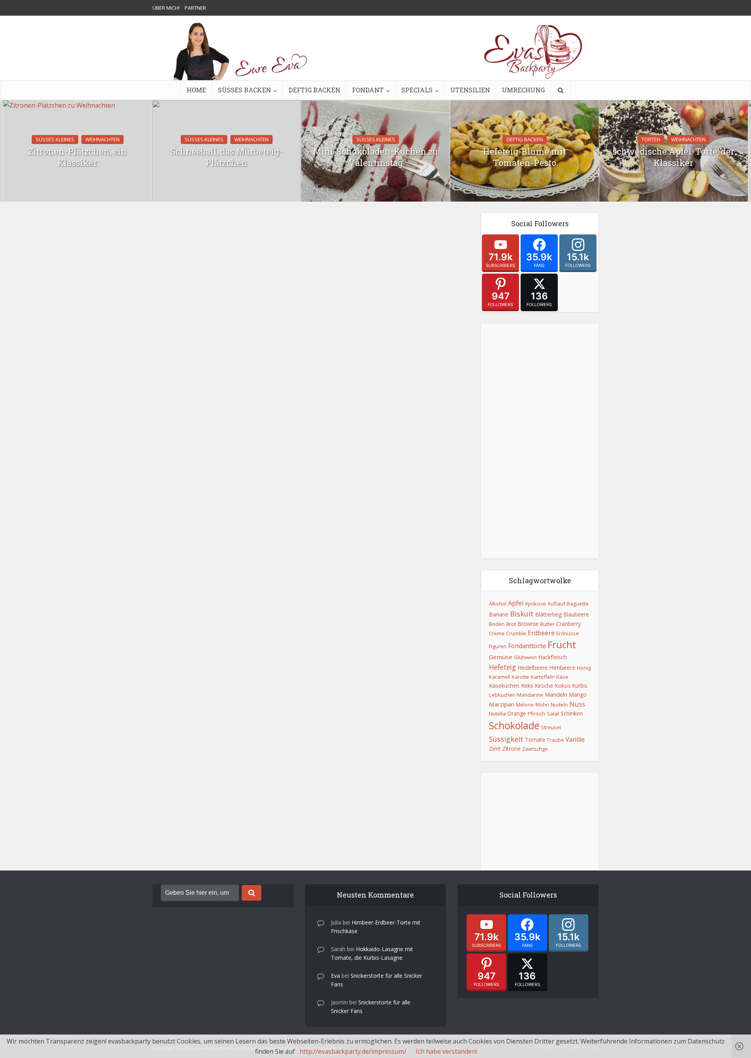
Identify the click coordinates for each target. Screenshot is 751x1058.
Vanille (575, 739)
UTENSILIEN (470, 90)
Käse (562, 676)
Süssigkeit (506, 739)
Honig (584, 667)
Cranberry (568, 623)
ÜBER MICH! (166, 7)
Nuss (577, 703)
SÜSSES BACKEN (244, 90)
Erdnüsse (567, 633)
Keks (527, 685)
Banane (498, 614)
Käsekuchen (504, 685)
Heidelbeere (532, 667)
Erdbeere (541, 633)
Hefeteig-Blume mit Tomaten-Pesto (524, 157)
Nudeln (559, 704)
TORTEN (650, 139)
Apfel (515, 603)
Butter (547, 623)
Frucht (562, 644)
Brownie (528, 623)
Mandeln (556, 694)
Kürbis (580, 685)
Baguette (578, 603)
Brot (511, 623)
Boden (497, 623)
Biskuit (522, 613)
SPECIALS (417, 90)
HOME (196, 90)
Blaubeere (576, 614)
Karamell (499, 676)
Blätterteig (548, 614)
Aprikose (535, 603)
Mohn (542, 704)
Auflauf (556, 603)
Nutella (497, 713)
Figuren (498, 646)
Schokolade (514, 725)
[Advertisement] (539, 441)
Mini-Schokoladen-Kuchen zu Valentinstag (375, 157)
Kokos (563, 685)
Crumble (516, 633)
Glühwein (525, 657)
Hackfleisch (552, 657)
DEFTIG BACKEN (314, 90)
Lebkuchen (502, 694)
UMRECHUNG (523, 90)
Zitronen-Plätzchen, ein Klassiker (77, 157)
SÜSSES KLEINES (55, 139)
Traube (555, 739)
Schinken (572, 713)
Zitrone (511, 748)
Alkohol (498, 603)
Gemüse (500, 657)
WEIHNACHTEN (102, 139)
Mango (578, 694)
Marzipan (501, 704)
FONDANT (368, 90)
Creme (497, 633)
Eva (335, 975)
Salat (553, 713)
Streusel (551, 727)
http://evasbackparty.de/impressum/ (353, 1051)
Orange (516, 713)
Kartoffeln (543, 676)
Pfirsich (536, 713)
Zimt (495, 748)
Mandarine (530, 694)
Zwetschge (535, 748)
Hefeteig (502, 667)
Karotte (520, 676)
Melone (525, 704)
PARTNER (195, 7)
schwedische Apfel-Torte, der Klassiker (674, 157)
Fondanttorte (527, 646)
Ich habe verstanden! (446, 1051)
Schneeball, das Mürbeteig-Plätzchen (227, 157)
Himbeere (562, 667)
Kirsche (544, 685)
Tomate (535, 739)
